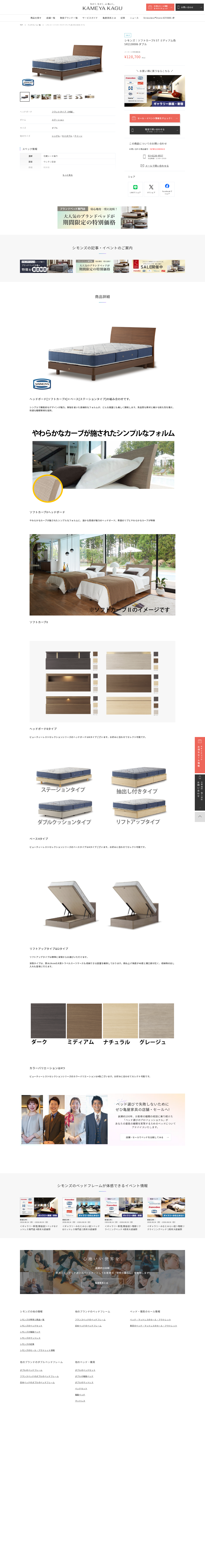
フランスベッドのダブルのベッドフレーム (39, 1376)
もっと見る (68, 175)
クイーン (78, 136)
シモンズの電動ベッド (30, 1331)
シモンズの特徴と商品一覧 (32, 1319)
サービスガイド (90, 17)
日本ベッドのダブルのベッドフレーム (37, 1382)
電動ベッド (80, 1394)
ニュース (134, 17)
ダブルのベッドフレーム (31, 1370)
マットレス (80, 1400)
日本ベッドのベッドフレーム (88, 1325)
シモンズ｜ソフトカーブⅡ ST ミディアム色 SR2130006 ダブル (65, 25)
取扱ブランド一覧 (69, 17)
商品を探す (36, 17)
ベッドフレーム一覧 (34, 25)
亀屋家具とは (109, 17)
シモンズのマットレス (30, 1338)
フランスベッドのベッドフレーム (90, 1319)
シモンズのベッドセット (31, 1325)
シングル (56, 136)
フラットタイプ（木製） (63, 111)
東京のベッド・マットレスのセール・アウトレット (153, 1325)
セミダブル (67, 136)
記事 (123, 17)
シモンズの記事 (27, 1344)
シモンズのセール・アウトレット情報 (37, 1350)
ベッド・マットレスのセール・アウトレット (150, 1319)
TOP (21, 25)
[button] (25, 97)
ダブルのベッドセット (85, 1370)
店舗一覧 (50, 17)
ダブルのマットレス (84, 1382)
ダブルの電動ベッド (84, 1376)
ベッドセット (81, 1388)
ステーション (58, 119)
